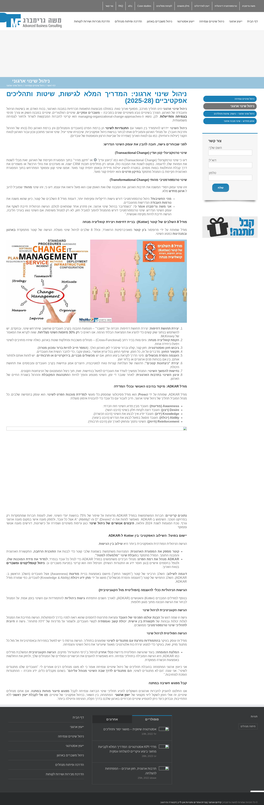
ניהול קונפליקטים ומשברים (25, 563)
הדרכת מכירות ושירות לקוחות (65, 774)
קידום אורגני (214, 802)
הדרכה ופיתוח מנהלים (69, 764)
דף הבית (78, 717)
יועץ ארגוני (122, 695)
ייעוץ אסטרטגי (75, 745)
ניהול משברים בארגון (70, 755)
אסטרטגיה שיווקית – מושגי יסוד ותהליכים (129, 729)
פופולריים (152, 719)
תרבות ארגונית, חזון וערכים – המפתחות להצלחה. (130, 771)
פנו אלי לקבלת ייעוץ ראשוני (30, 695)
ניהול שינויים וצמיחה (244, 98)
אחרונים (112, 719)
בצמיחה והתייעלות (173, 116)
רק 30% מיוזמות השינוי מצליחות (58, 332)
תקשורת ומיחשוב (168, 802)
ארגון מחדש (176, 191)
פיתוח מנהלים (248, 726)
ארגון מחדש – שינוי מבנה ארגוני (239, 121)
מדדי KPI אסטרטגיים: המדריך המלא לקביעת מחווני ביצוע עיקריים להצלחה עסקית (127, 749)
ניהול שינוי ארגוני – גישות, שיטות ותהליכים (234, 113)
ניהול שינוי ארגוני (242, 106)
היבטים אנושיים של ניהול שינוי (111, 523)
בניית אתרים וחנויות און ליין (192, 802)
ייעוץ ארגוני (77, 727)
